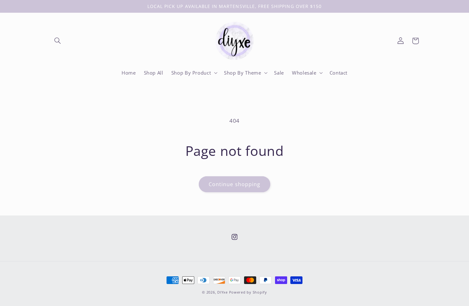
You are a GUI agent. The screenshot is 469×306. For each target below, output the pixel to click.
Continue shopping (234, 184)
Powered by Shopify (248, 292)
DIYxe (222, 292)
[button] (57, 40)
